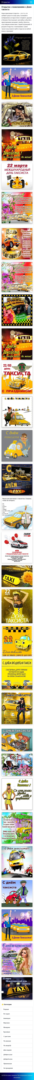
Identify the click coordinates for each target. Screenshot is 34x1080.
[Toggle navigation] (31, 2)
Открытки (5, 2)
